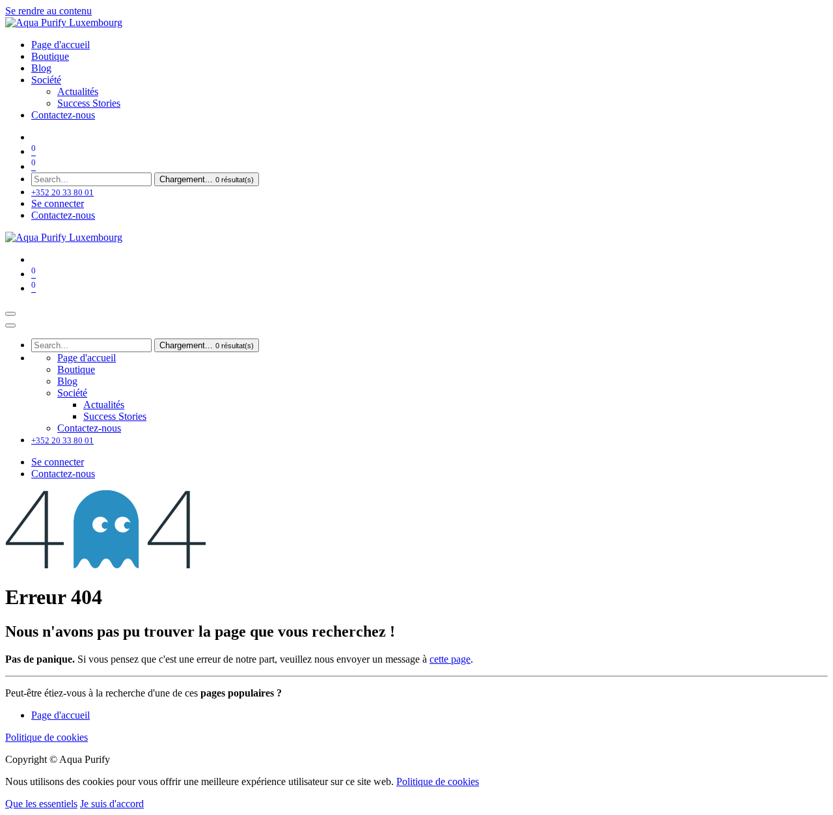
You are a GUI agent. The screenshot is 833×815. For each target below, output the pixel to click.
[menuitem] (60, 44)
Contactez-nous (63, 215)
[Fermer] (10, 325)
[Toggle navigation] (10, 314)
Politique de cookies (46, 737)
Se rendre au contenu (48, 10)
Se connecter (57, 203)
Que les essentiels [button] (41, 803)
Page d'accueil (60, 715)
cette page (450, 659)
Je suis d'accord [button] (112, 803)
